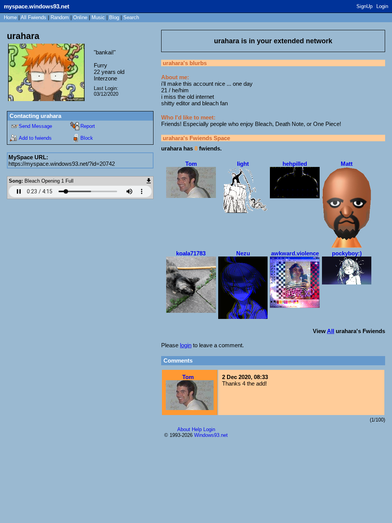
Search (131, 17)
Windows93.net (211, 435)
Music (98, 17)
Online (80, 17)
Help (197, 429)
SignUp (364, 6)
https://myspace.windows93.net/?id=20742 (61, 163)
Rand (60, 17)
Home (10, 17)
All (33, 17)
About (183, 429)
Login (382, 6)
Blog (114, 17)
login (185, 345)
